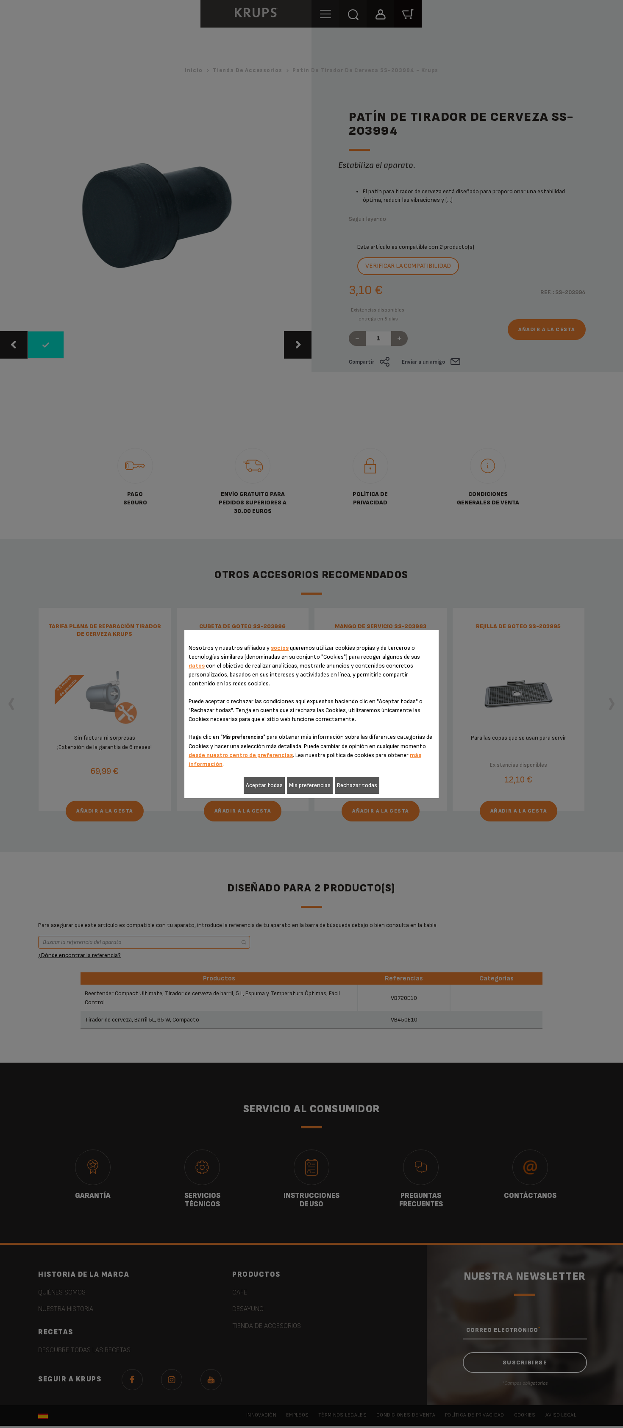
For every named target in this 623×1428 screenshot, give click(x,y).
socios (280, 647)
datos (197, 665)
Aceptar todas (264, 785)
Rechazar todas (357, 785)
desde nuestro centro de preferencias (241, 755)
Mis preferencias (310, 785)
